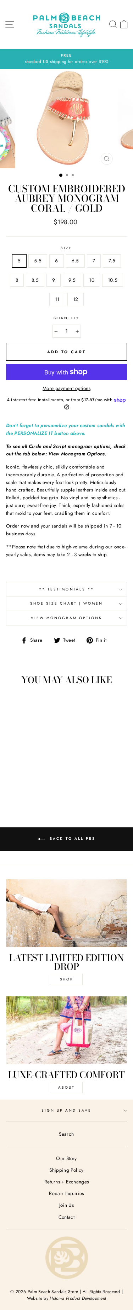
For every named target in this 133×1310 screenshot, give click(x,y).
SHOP (66, 979)
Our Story (66, 1158)
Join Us (66, 1205)
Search (66, 1133)
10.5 (112, 280)
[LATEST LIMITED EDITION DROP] (66, 913)
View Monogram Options (66, 618)
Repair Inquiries (66, 1193)
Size (66, 248)
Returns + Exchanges (66, 1181)
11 (57, 299)
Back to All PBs (71, 838)
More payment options (66, 388)
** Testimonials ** (66, 589)
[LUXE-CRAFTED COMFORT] (66, 1030)
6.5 (75, 260)
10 (91, 280)
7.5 (112, 260)
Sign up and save (66, 1110)
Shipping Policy (66, 1170)
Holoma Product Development (78, 1298)
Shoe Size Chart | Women (66, 603)
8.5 (35, 280)
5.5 (37, 260)
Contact (66, 1217)
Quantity (66, 318)
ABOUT (66, 1087)
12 (75, 299)
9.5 (72, 280)
